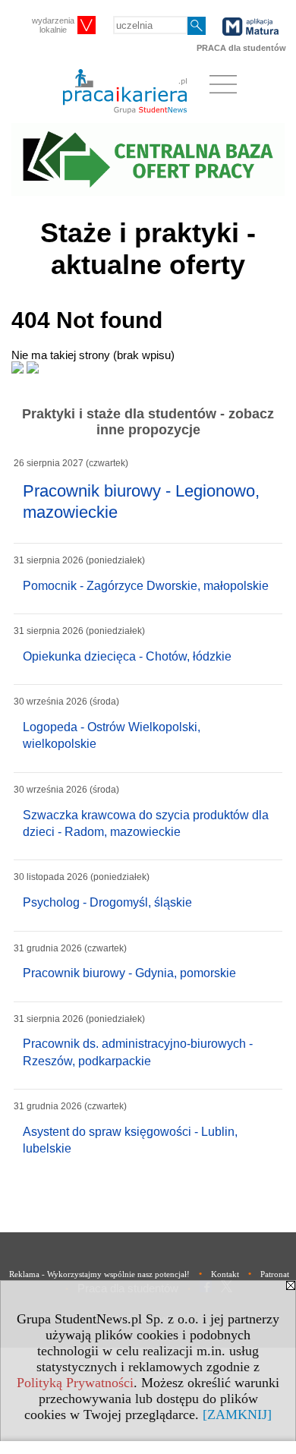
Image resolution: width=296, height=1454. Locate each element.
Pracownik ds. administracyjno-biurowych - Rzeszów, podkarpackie (138, 1052)
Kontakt (225, 1274)
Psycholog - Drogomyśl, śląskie (107, 902)
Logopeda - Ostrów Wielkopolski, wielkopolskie (111, 735)
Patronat (274, 1274)
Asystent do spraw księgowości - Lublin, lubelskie (130, 1140)
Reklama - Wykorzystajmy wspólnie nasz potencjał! (99, 1274)
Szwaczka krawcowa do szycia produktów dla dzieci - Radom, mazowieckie (146, 823)
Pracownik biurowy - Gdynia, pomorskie (129, 973)
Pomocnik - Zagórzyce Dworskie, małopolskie (146, 585)
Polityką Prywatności (75, 1382)
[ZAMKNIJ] (237, 1414)
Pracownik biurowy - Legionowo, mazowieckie (141, 501)
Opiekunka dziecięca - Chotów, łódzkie (127, 656)
